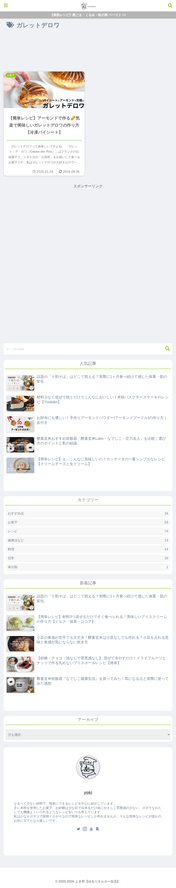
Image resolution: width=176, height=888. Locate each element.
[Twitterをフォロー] (78, 829)
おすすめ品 (88, 513)
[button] (165, 348)
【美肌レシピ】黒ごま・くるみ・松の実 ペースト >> (88, 15)
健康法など (88, 540)
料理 (88, 549)
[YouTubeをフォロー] (91, 829)
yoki (88, 792)
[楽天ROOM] (97, 829)
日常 (88, 558)
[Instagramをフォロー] (85, 829)
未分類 (88, 567)
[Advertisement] (88, 48)
